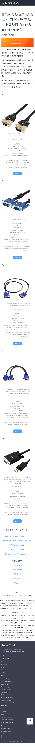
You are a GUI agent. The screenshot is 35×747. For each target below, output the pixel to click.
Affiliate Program (6, 679)
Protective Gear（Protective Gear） (17, 541)
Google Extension (6, 700)
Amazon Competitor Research (9, 703)
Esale (2, 734)
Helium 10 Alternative (7, 697)
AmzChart (25, 66)
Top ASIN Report (6, 717)
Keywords (4, 664)
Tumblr (14, 595)
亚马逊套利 (17, 570)
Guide (3, 709)
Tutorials (3, 712)
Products (3, 662)
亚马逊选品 (17, 565)
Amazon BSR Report (7, 720)
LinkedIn (30, 595)
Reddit (8, 595)
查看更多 (17, 173)
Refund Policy (5, 684)
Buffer (24, 595)
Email (19, 595)
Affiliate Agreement (6, 681)
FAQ (2, 695)
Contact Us (4, 692)
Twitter (3, 595)
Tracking (3, 672)
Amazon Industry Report (8, 722)
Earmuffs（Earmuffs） (17, 549)
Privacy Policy (5, 687)
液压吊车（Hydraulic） (17, 545)
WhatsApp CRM (5, 728)
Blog (2, 714)
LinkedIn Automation (7, 731)
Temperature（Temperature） (17, 554)
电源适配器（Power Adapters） (17, 536)
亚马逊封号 (17, 574)
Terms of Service (6, 689)
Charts (3, 667)
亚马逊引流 (17, 578)
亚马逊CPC (17, 583)
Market (3, 670)
